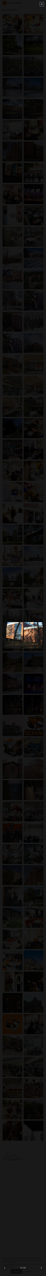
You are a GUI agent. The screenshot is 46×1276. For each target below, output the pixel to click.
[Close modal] (42, 4)
